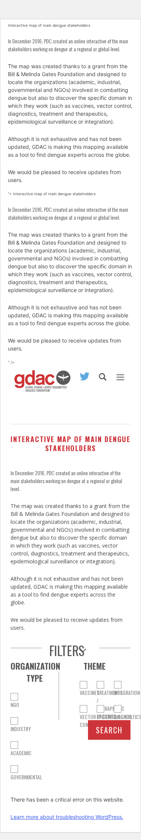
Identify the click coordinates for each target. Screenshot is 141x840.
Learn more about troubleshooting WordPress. (67, 817)
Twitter (85, 376)
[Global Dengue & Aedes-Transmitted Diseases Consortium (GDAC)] (41, 384)
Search (103, 377)
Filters (66, 650)
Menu (120, 377)
